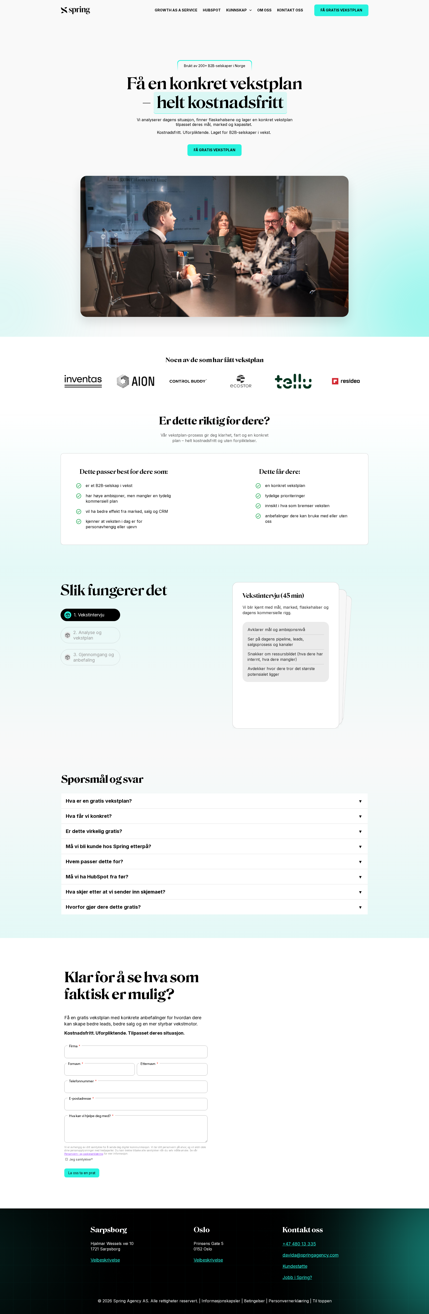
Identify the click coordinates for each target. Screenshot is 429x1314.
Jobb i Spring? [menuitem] (297, 1277)
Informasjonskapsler (222, 1300)
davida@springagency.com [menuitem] (311, 1255)
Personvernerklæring (289, 1300)
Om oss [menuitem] (264, 10)
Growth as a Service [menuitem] (176, 10)
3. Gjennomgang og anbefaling (93, 657)
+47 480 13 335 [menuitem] (299, 1243)
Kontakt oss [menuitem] (290, 10)
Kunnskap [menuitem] (236, 10)
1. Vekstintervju (89, 614)
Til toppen (322, 1300)
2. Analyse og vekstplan (87, 635)
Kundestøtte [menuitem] (295, 1266)
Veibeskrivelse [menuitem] (105, 1260)
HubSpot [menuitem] (212, 10)
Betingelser (255, 1300)
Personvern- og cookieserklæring (83, 1153)
